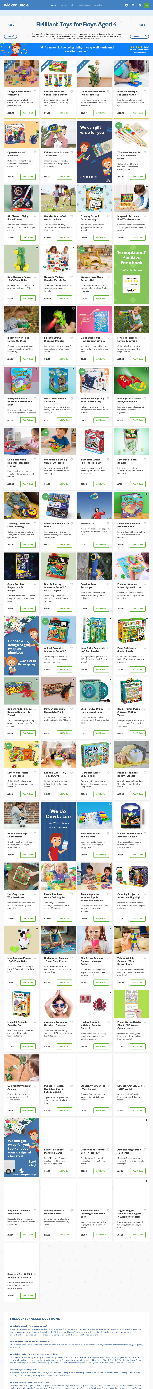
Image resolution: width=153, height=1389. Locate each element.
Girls (63, 5)
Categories (84, 5)
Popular (98, 5)
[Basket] (146, 5)
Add (28, 113)
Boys (53, 5)
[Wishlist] (126, 5)
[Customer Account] (139, 5)
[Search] (133, 5)
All (72, 5)
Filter (9, 36)
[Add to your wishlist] (35, 91)
